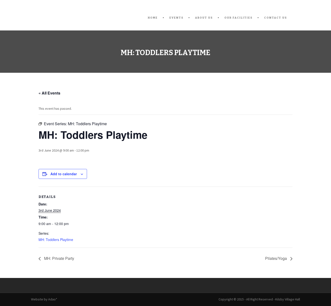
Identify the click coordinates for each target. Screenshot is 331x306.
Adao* (52, 299)
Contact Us (275, 17)
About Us (204, 17)
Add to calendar (63, 173)
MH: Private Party (58, 258)
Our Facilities (238, 17)
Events (176, 17)
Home (153, 17)
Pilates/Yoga (276, 258)
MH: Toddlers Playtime (56, 239)
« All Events (49, 93)
